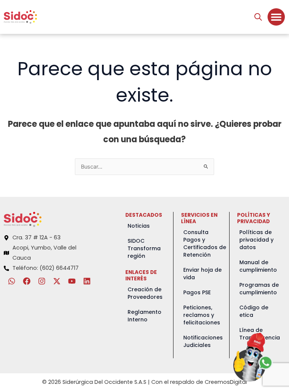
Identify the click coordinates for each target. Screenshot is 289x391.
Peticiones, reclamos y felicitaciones (201, 315)
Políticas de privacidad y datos (256, 239)
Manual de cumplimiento (258, 266)
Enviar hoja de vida (202, 273)
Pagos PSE (197, 292)
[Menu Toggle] (276, 17)
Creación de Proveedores (145, 293)
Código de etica (253, 311)
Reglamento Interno (144, 315)
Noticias (139, 226)
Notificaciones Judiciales (203, 341)
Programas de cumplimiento (259, 288)
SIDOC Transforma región (144, 248)
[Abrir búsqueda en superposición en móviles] (258, 17)
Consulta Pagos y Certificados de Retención (204, 243)
